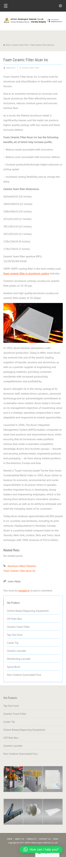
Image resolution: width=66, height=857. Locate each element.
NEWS (55, 839)
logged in (24, 590)
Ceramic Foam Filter (30, 67)
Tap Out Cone (14, 634)
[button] (41, 849)
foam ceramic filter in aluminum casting (26, 273)
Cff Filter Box (14, 618)
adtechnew (11, 67)
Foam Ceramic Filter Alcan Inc (19, 570)
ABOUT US (19, 839)
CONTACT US (44, 839)
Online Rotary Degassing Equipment (28, 610)
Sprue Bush (13, 666)
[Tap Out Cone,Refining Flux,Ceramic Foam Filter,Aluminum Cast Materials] (33, 23)
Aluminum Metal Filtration (21, 566)
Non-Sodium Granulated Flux (24, 674)
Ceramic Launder (16, 650)
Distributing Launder (19, 658)
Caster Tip (12, 642)
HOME (9, 839)
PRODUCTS (31, 839)
